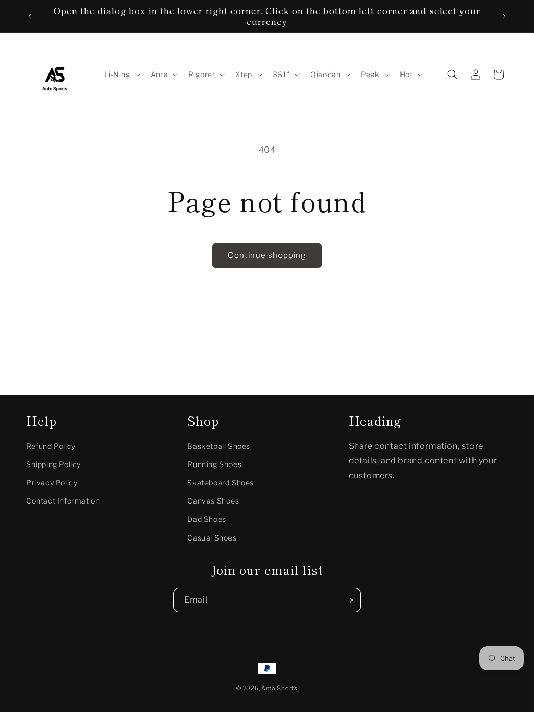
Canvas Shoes (213, 500)
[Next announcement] (504, 16)
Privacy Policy (51, 482)
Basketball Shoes (218, 445)
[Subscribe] (348, 600)
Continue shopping (267, 255)
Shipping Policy (53, 464)
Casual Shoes (211, 537)
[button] (121, 74)
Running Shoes (214, 464)
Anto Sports (279, 688)
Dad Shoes (206, 518)
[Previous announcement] (29, 16)
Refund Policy (51, 445)
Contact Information (63, 500)
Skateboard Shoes (220, 482)
